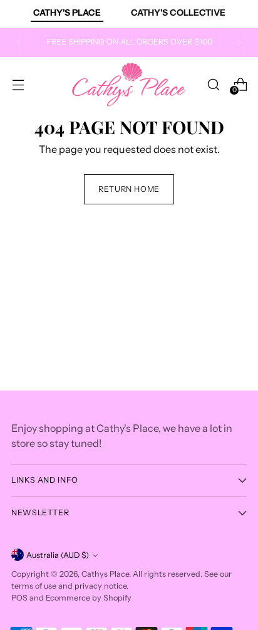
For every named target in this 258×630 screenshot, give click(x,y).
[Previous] (19, 42)
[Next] (239, 42)
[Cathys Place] (129, 84)
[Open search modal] (213, 84)
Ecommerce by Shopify (89, 597)
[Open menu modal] (18, 84)
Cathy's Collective (178, 12)
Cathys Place (105, 574)
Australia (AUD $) (57, 555)
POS (19, 597)
